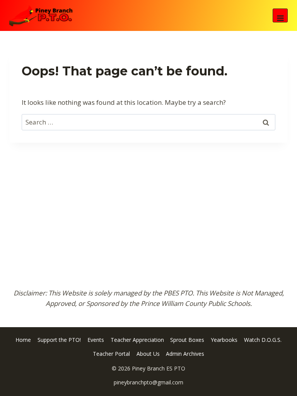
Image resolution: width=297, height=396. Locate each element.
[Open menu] (280, 15)
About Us (148, 353)
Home (23, 339)
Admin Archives (185, 353)
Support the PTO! (59, 339)
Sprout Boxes (187, 339)
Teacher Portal (111, 353)
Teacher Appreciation (137, 339)
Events (95, 339)
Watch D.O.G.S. (263, 339)
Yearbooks (224, 339)
